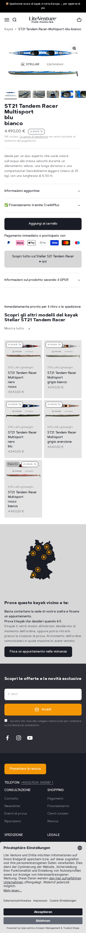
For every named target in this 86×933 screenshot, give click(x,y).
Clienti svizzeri (57, 813)
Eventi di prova (15, 813)
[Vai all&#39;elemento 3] (39, 95)
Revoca (52, 821)
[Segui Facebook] (7, 738)
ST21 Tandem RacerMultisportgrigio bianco (61, 378)
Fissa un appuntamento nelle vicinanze (38, 651)
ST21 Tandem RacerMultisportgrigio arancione (61, 437)
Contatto (11, 798)
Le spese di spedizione (34, 136)
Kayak (8, 29)
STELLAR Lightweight (21, 368)
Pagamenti (55, 798)
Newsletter (12, 806)
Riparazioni (12, 821)
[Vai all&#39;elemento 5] (67, 95)
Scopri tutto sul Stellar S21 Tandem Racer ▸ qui (43, 259)
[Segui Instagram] (19, 738)
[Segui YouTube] (30, 738)
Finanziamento (58, 806)
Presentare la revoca (25, 769)
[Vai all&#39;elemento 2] (25, 95)
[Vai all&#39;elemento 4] (53, 95)
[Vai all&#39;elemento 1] (10, 95)
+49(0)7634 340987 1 (37, 782)
